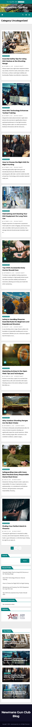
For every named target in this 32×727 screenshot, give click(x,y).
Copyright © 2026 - (6, 724)
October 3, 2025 (8, 221)
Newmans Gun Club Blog (14, 7)
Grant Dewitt (19, 66)
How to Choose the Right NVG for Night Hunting (16, 583)
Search (4, 555)
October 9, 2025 (8, 115)
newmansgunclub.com (15, 724)
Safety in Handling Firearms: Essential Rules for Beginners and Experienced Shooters (15, 321)
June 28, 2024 (7, 479)
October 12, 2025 (8, 66)
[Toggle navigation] (29, 14)
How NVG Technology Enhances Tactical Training (15, 659)
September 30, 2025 (9, 272)
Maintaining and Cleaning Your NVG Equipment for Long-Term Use (14, 216)
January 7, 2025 (8, 326)
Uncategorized (6, 107)
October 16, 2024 (8, 376)
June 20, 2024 (7, 531)
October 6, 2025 (8, 167)
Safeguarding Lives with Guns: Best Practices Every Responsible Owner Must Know (15, 474)
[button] (22, 14)
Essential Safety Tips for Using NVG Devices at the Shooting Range (14, 61)
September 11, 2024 (9, 425)
